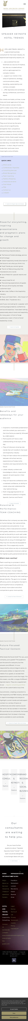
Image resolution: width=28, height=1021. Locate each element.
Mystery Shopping (9, 179)
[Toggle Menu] (24, 4)
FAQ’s (4, 880)
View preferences (14, 1017)
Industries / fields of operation (5, 891)
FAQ (4, 187)
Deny (14, 1013)
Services (5, 886)
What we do (7, 165)
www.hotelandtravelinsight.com (13, 935)
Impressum (15, 928)
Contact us (7, 190)
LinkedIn (6, 192)
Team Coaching (8, 176)
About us (5, 883)
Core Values (7, 184)
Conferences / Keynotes (11, 167)
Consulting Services (10, 170)
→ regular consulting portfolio (14, 685)
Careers (4, 897)
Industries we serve (9, 181)
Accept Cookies (14, 1009)
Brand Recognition (9, 173)
